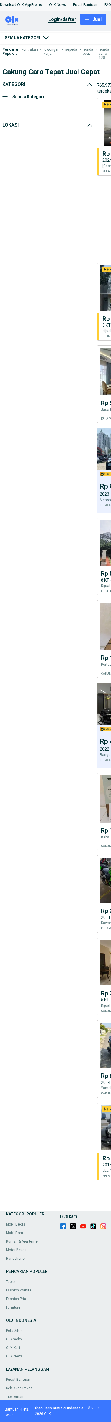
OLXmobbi (14, 1339)
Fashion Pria (16, 1299)
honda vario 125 (104, 53)
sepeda (71, 49)
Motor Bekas (16, 1250)
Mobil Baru (14, 1233)
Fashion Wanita (18, 1290)
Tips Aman (14, 1397)
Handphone (15, 1258)
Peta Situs (14, 1331)
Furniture (13, 1307)
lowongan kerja (51, 51)
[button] (15, 4)
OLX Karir (13, 1348)
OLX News (14, 1356)
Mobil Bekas (16, 1224)
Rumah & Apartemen (23, 1241)
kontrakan (30, 49)
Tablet (11, 1282)
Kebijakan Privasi (19, 1388)
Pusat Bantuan (18, 1380)
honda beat (88, 51)
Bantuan (12, 1409)
